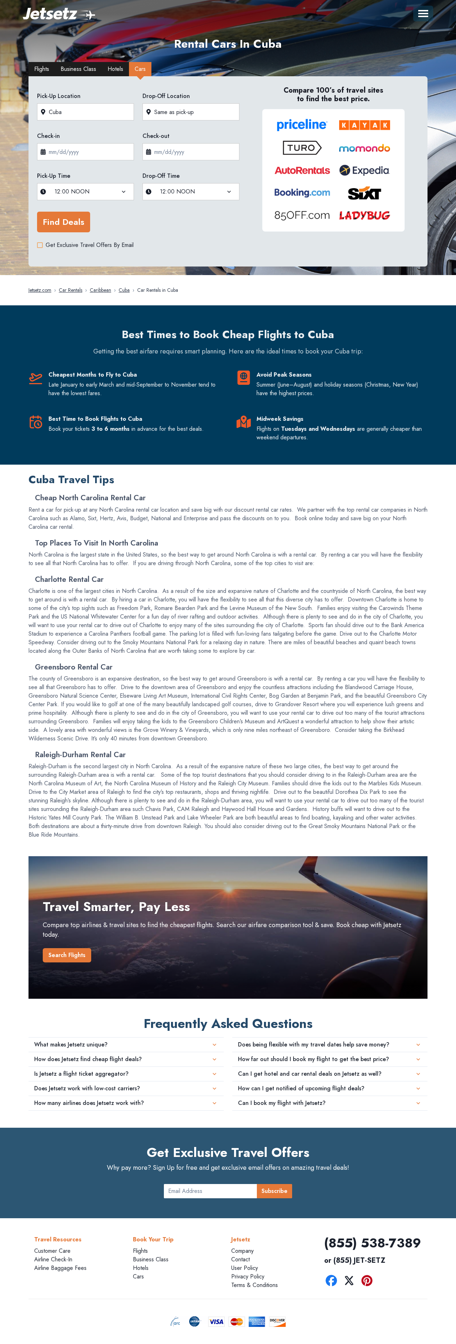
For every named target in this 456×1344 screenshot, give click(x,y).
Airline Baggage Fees (60, 1268)
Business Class (151, 1259)
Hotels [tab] (115, 69)
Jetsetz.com (39, 290)
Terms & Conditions (254, 1285)
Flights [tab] (41, 69)
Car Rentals (70, 290)
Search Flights (67, 955)
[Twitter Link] (351, 1281)
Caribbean (100, 290)
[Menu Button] (423, 13)
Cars (138, 1276)
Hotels (141, 1268)
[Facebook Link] (333, 1281)
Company (242, 1251)
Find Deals (63, 222)
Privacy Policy (247, 1276)
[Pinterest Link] (369, 1281)
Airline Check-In (53, 1259)
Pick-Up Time (53, 176)
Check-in (48, 136)
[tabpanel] (228, 174)
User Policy (244, 1268)
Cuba (124, 290)
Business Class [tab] (78, 69)
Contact (240, 1259)
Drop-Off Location (166, 96)
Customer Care (52, 1251)
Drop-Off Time (161, 176)
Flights (140, 1251)
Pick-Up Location (59, 96)
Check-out (156, 136)
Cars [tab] (140, 69)
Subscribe (274, 1191)
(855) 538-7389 (372, 1243)
